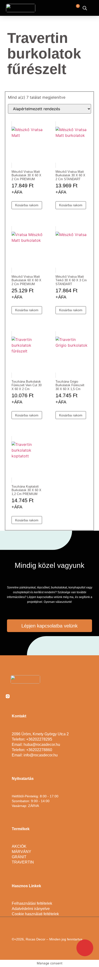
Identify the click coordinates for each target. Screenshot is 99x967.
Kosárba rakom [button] (26, 205)
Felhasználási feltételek (32, 903)
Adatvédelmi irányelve (31, 909)
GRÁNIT (19, 857)
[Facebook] (17, 696)
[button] (56, 8)
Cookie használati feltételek (35, 914)
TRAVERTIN (23, 862)
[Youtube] (27, 696)
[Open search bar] (84, 8)
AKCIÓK (19, 846)
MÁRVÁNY (21, 852)
